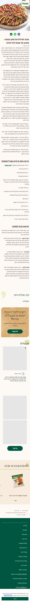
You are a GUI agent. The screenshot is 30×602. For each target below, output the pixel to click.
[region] (15, 595)
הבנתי (15, 598)
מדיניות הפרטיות (8, 595)
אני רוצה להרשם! (15, 319)
